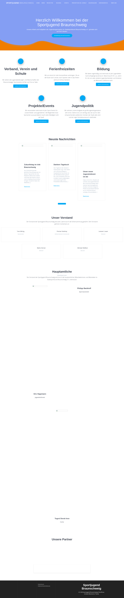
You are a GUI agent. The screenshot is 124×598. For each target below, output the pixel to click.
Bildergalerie (93, 3)
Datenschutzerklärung (44, 586)
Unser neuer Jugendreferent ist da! (89, 174)
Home (38, 3)
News (43, 3)
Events (66, 3)
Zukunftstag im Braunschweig (32, 166)
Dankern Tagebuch (61, 165)
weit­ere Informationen (20, 86)
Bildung (58, 3)
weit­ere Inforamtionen (41, 121)
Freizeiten (50, 3)
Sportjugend (20, 3)
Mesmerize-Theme (94, 594)
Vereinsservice (103, 3)
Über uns (114, 3)
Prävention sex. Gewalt (79, 3)
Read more (27, 186)
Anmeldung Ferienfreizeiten (62, 35)
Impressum (41, 584)
